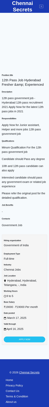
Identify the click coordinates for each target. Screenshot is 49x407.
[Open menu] (41, 6)
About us (11, 401)
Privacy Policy (14, 385)
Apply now (24, 339)
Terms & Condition (17, 396)
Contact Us (12, 391)
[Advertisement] (24, 38)
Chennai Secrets (29, 372)
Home (9, 380)
